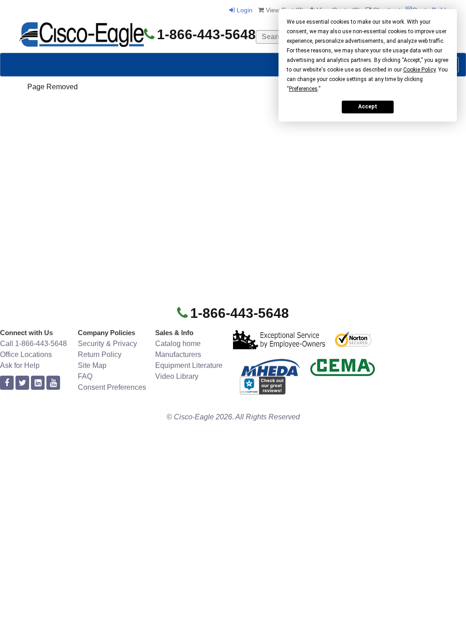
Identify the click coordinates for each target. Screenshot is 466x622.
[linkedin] (38, 383)
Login (244, 10)
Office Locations (26, 354)
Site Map (92, 365)
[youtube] (53, 383)
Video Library (176, 376)
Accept (367, 106)
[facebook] (7, 383)
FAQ (85, 376)
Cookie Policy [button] (419, 69)
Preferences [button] (303, 89)
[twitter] (22, 383)
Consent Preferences (112, 387)
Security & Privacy (107, 343)
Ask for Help (20, 365)
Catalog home (178, 343)
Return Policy (100, 354)
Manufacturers (178, 354)
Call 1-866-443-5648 (33, 343)
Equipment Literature (189, 365)
